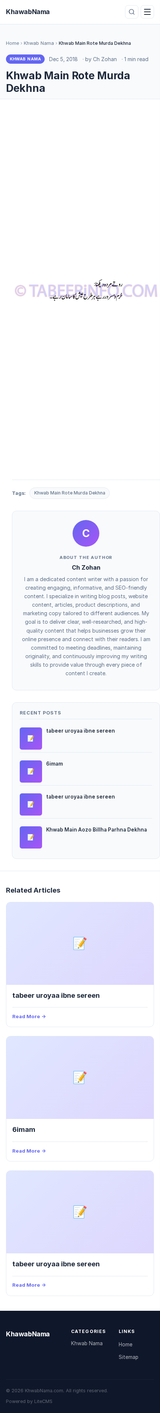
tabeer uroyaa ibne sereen (56, 995)
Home (12, 43)
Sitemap (128, 1357)
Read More (26, 1016)
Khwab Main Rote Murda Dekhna (69, 493)
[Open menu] (147, 12)
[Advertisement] (80, 190)
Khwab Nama (39, 43)
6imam (23, 1129)
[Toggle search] (131, 12)
